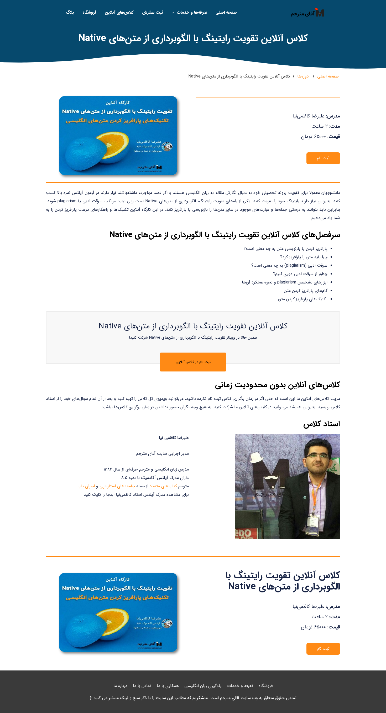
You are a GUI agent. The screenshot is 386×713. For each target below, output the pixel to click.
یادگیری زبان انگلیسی (203, 686)
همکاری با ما (168, 686)
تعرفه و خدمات (240, 686)
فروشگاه (266, 686)
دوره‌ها (303, 76)
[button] (323, 158)
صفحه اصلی (328, 76)
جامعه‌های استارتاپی (117, 486)
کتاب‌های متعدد (163, 486)
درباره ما (120, 686)
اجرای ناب (86, 486)
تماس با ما (142, 686)
